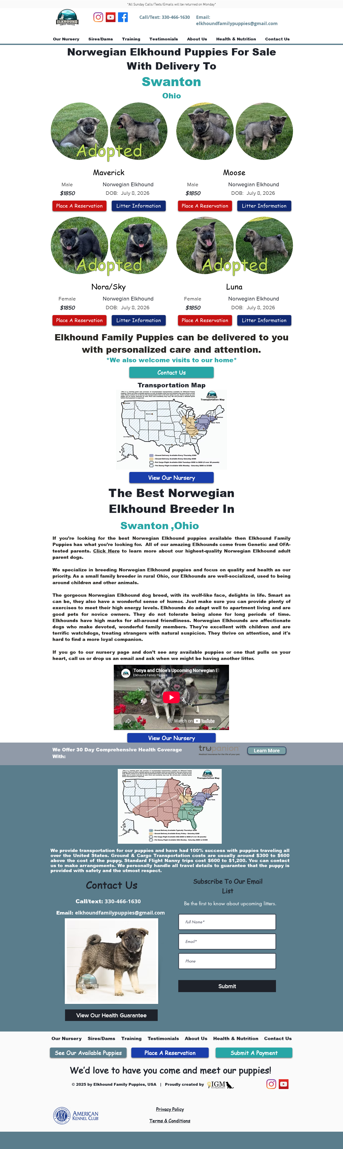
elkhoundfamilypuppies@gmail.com (237, 23)
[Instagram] (98, 17)
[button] (266, 751)
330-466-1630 (176, 17)
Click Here (106, 551)
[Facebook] (123, 17)
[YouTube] (111, 17)
